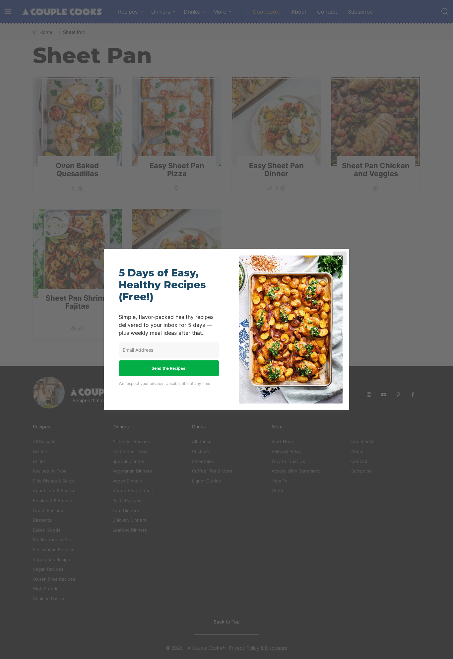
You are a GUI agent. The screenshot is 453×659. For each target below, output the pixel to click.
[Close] (340, 258)
